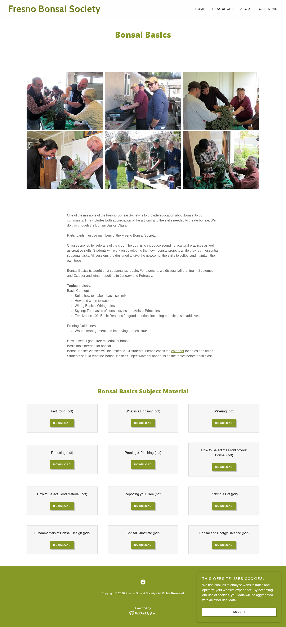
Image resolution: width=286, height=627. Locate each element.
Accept (239, 611)
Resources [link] (223, 8)
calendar (177, 351)
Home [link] (200, 8)
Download (62, 423)
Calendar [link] (268, 8)
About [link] (246, 8)
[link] (75, 11)
